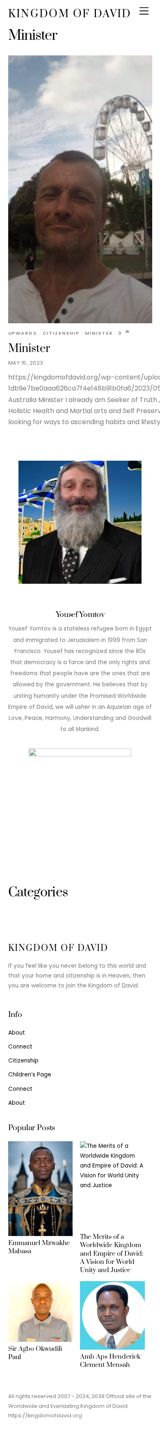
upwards (22, 333)
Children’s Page (29, 1074)
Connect (20, 1047)
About (16, 1033)
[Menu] (144, 11)
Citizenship (61, 333)
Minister (29, 349)
